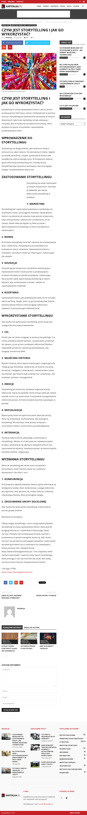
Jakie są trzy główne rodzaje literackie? (11, 596)
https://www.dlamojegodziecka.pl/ (17, 572)
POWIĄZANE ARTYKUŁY (12, 627)
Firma (39, 6)
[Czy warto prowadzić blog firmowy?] (35, 736)
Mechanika (64, 752)
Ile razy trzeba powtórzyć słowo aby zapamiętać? (9, 648)
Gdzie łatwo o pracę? (46, 595)
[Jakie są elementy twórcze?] (48, 638)
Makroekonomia (65, 108)
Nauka (62, 6)
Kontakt (20, 2)
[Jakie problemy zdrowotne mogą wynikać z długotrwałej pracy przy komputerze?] (35, 747)
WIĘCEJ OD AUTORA (32, 627)
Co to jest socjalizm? (69, 106)
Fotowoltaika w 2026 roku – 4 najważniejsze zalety (72, 82)
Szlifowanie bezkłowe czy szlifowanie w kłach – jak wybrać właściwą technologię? (71, 51)
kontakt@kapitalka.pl (46, 804)
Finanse (46, 6)
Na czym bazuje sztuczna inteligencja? (71, 94)
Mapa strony (75, 813)
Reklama (11, 2)
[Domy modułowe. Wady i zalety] (35, 764)
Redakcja (9, 37)
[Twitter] (83, 1)
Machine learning (66, 99)
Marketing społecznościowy (71, 739)
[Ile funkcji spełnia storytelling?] (29, 638)
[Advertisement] (43, 14)
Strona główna (6, 22)
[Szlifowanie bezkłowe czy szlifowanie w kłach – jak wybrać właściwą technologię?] (6, 736)
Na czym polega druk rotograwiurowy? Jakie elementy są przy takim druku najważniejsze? (70, 68)
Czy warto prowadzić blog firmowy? (48, 736)
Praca (69, 6)
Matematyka (65, 756)
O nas (4, 2)
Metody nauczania (67, 735)
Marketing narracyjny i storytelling (23, 25)
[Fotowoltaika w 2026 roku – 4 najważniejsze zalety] (6, 770)
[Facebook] (80, 1)
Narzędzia (54, 6)
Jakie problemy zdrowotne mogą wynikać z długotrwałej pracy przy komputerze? (48, 750)
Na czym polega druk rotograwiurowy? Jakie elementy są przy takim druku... (20, 756)
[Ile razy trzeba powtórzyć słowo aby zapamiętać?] (10, 638)
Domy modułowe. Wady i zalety (48, 763)
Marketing (5, 25)
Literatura (64, 742)
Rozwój (76, 6)
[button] (82, 6)
